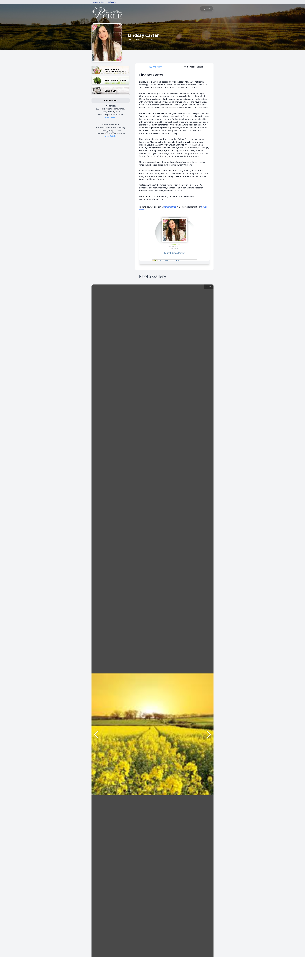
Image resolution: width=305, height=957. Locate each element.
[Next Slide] (209, 734)
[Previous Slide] (96, 734)
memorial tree (169, 207)
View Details (110, 117)
